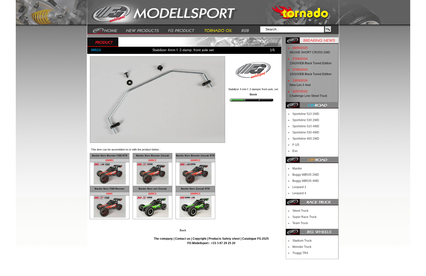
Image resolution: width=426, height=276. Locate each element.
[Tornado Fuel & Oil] (218, 30)
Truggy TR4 (300, 253)
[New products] (142, 30)
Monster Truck (301, 247)
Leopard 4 (299, 193)
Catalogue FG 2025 (255, 238)
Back (183, 230)
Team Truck (300, 223)
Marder (297, 168)
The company (164, 238)
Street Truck (300, 210)
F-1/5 (295, 145)
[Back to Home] (105, 30)
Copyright (199, 238)
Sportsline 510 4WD (305, 126)
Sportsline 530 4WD (305, 132)
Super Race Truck (304, 217)
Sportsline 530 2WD (305, 120)
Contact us (183, 238)
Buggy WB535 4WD (305, 181)
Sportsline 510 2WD (305, 114)
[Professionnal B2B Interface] (245, 30)
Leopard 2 (299, 187)
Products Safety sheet (224, 238)
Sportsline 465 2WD (305, 138)
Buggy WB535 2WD (305, 174)
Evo (295, 151)
